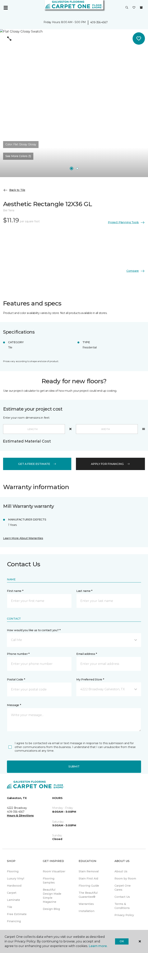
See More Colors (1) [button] (18, 156)
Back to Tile (17, 190)
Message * (14, 705)
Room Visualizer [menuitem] (54, 871)
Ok (122, 941)
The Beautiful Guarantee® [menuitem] (88, 895)
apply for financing (107, 464)
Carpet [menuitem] (11, 892)
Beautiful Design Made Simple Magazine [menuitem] (52, 896)
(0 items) (141, 7)
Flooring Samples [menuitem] (49, 880)
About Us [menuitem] (120, 871)
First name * (15, 591)
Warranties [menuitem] (86, 904)
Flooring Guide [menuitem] (89, 885)
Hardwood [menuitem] (14, 885)
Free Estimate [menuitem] (17, 914)
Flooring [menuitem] (12, 871)
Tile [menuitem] (9, 907)
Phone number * (18, 654)
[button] (126, 7)
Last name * (84, 591)
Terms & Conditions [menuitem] (122, 906)
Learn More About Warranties (23, 538)
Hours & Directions (20, 815)
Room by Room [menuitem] (125, 878)
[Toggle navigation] (5, 7)
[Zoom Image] (9, 38)
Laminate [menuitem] (13, 900)
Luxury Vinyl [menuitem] (15, 878)
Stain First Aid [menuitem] (88, 878)
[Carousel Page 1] (71, 168)
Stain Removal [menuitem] (89, 871)
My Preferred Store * (90, 679)
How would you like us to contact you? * (34, 630)
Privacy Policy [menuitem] (124, 915)
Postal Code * (16, 679)
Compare (132, 271)
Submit (74, 766)
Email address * (86, 654)
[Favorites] (134, 7)
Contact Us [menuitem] (122, 897)
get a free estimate (34, 464)
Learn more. (98, 946)
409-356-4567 (99, 22)
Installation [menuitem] (86, 911)
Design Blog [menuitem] (51, 909)
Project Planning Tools (123, 222)
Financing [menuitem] (14, 921)
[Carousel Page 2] (77, 168)
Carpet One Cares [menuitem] (122, 887)
